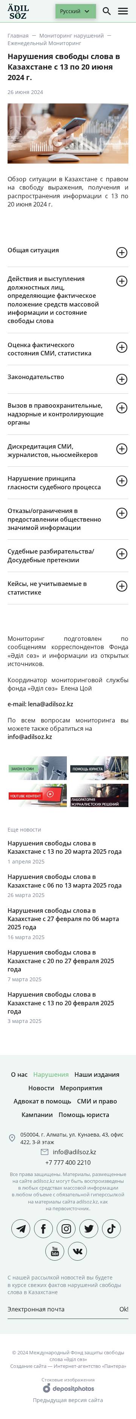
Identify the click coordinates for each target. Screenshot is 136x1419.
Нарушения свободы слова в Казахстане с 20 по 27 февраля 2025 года (61, 960)
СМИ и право (97, 1101)
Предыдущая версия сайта (68, 1400)
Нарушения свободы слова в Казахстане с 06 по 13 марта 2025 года (65, 881)
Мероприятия (81, 1088)
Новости (41, 1088)
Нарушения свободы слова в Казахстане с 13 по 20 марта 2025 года (65, 847)
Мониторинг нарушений (71, 35)
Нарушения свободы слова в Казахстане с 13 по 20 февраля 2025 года (61, 1002)
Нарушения (51, 1074)
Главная (18, 35)
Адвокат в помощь (42, 1101)
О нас (19, 1074)
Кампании (37, 1115)
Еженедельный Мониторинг (44, 43)
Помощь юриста (84, 1115)
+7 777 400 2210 (68, 1162)
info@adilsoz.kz (74, 1152)
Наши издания (96, 1074)
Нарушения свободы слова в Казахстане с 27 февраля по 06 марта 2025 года (63, 919)
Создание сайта (28, 1366)
